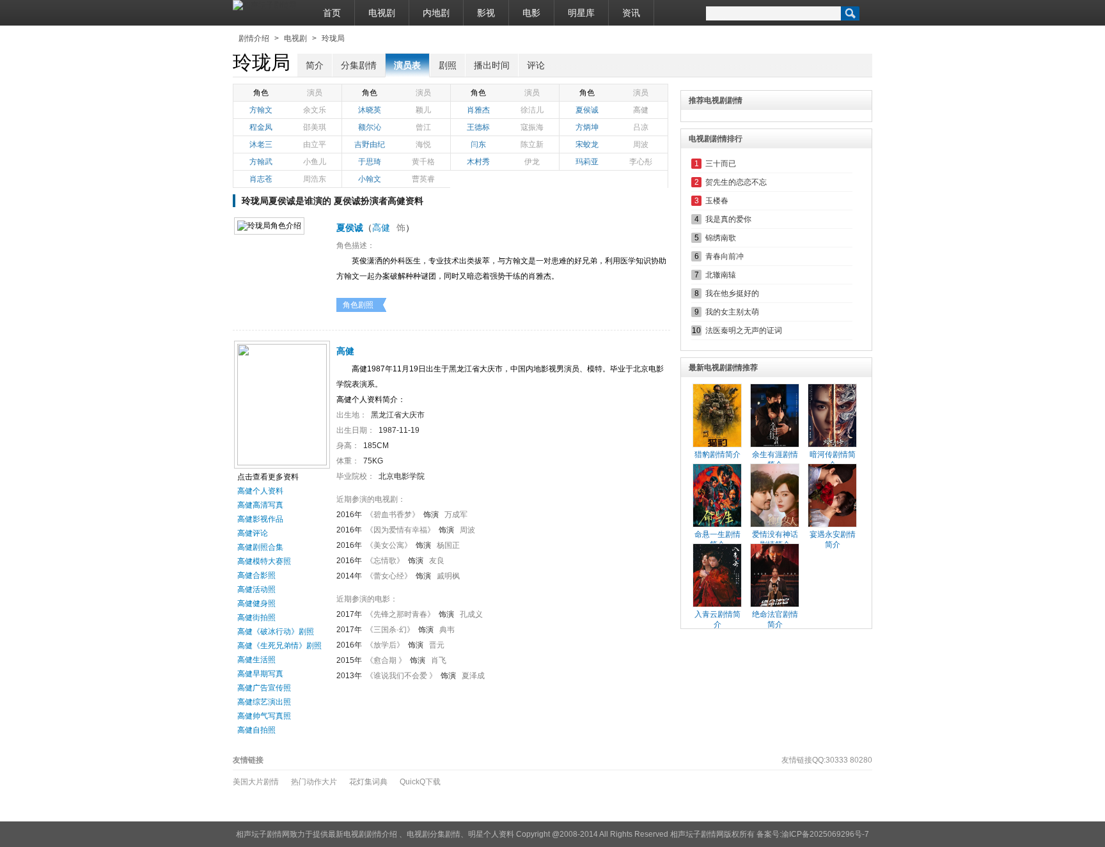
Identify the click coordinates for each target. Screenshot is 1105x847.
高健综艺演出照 (264, 701)
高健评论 (252, 533)
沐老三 (260, 144)
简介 (315, 65)
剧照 (448, 65)
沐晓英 (369, 109)
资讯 (631, 13)
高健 (640, 109)
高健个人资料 (260, 490)
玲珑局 (333, 38)
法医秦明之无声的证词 (743, 330)
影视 (486, 13)
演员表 (407, 65)
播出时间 (492, 65)
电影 (531, 13)
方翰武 (260, 161)
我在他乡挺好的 (732, 293)
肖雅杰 (478, 109)
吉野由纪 (369, 144)
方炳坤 (587, 127)
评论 (536, 65)
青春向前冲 (724, 256)
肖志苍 (260, 179)
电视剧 (381, 13)
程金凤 (260, 127)
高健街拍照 (256, 617)
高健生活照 (256, 659)
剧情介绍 (254, 38)
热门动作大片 (314, 781)
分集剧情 (359, 65)
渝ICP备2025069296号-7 (825, 834)
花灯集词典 (368, 781)
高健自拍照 (256, 730)
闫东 (478, 144)
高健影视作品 (260, 519)
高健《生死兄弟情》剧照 (279, 645)
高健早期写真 (260, 673)
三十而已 (720, 163)
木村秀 (478, 161)
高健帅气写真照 (264, 715)
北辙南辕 (720, 274)
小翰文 (369, 179)
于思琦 (369, 161)
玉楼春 (716, 200)
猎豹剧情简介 (717, 454)
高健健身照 (256, 603)
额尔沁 (369, 127)
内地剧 (436, 13)
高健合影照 (256, 575)
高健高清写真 (260, 505)
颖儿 (423, 109)
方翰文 (260, 109)
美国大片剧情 (256, 781)
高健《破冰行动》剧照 (275, 631)
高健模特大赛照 (264, 561)
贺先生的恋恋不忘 (736, 182)
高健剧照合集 (260, 547)
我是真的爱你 (728, 219)
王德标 (478, 127)
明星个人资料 (491, 834)
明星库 (581, 13)
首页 (332, 13)
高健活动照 (256, 589)
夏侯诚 (587, 109)
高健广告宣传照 (264, 687)
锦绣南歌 (720, 237)
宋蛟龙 (587, 144)
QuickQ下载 (420, 781)
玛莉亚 (587, 161)
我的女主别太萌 (732, 311)
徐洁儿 (532, 109)
